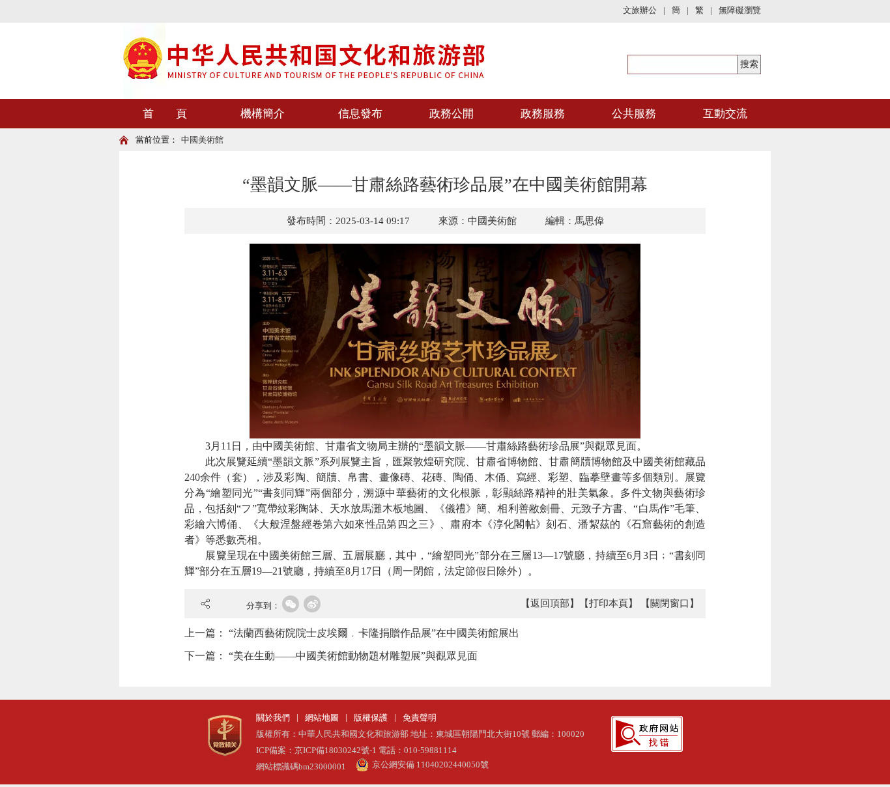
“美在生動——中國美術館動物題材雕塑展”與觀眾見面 (353, 655)
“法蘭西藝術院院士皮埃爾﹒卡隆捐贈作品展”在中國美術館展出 (374, 632)
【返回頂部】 (550, 603)
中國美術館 (202, 140)
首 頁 (165, 113)
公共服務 (634, 113)
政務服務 (543, 113)
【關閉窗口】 (669, 603)
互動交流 (725, 113)
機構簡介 (262, 113)
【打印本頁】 (608, 603)
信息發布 (360, 113)
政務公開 (451, 113)
